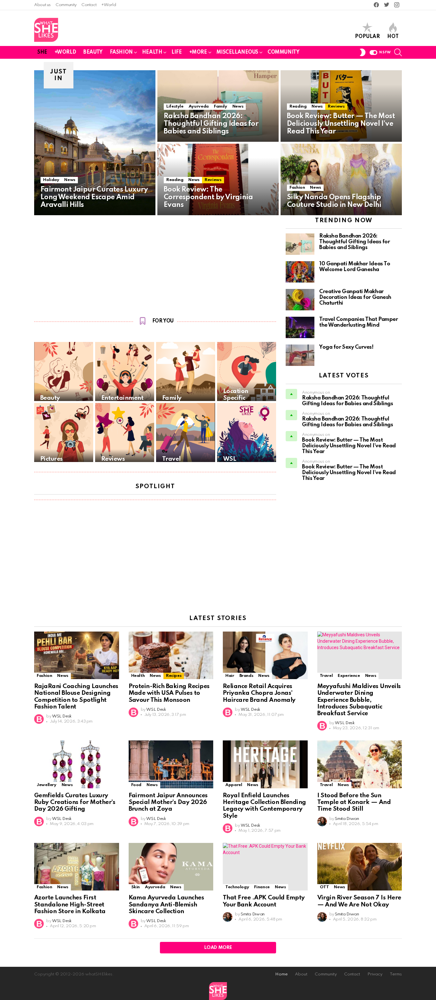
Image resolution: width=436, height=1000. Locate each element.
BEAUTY (92, 52)
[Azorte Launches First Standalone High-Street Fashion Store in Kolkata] (76, 867)
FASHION (121, 52)
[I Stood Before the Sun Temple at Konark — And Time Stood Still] (359, 764)
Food (136, 785)
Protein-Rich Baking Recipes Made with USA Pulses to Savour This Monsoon (169, 693)
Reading (297, 106)
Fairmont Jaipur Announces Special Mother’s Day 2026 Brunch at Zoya (168, 802)
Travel (326, 676)
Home (281, 974)
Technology (237, 887)
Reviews (336, 106)
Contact (88, 5)
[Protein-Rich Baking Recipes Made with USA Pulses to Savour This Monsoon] (171, 655)
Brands (246, 676)
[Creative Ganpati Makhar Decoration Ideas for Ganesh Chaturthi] (300, 299)
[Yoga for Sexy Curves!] (300, 355)
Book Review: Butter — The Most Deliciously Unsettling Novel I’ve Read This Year (349, 445)
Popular (367, 36)
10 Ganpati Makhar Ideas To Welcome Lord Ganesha (354, 266)
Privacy (374, 974)
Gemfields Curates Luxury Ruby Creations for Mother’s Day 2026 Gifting (74, 802)
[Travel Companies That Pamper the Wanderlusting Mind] (300, 327)
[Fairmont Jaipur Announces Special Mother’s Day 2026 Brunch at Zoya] (171, 764)
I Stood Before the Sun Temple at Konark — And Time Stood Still (354, 802)
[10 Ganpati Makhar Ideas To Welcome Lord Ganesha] (300, 272)
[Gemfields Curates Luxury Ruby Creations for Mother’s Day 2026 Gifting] (76, 764)
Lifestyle (175, 106)
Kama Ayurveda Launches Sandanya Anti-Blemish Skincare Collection (166, 904)
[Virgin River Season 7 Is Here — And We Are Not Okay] (359, 867)
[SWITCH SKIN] (362, 52)
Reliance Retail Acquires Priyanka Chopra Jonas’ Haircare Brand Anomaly (259, 693)
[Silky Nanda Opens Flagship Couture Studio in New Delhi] (341, 179)
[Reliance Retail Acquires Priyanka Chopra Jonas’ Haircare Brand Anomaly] (265, 655)
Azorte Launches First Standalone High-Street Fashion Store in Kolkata (70, 904)
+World (108, 5)
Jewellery (46, 785)
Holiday (51, 180)
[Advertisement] (155, 264)
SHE (42, 52)
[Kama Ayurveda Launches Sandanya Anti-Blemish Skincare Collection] (171, 867)
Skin (135, 887)
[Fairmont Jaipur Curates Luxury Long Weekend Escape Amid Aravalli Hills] (94, 142)
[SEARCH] (398, 52)
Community (66, 5)
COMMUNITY (283, 52)
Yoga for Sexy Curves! (346, 347)
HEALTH (152, 52)
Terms (396, 974)
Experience (349, 676)
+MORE (198, 52)
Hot (393, 36)
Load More (218, 947)
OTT (324, 887)
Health (138, 676)
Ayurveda (199, 106)
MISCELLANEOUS (237, 52)
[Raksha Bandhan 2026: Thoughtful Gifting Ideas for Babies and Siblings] (300, 244)
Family (220, 106)
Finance (261, 887)
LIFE (176, 52)
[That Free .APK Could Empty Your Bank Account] (265, 867)
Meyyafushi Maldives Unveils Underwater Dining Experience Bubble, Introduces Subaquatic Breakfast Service (359, 699)
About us (42, 5)
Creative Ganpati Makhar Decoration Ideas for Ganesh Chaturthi (355, 297)
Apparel (233, 785)
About (301, 974)
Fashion (297, 188)
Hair (229, 676)
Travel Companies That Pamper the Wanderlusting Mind (358, 322)
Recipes (173, 676)
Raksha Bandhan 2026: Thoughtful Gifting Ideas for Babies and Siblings (354, 241)
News (69, 180)
